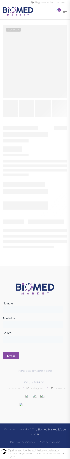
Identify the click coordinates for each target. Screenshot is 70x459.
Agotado (13, 29)
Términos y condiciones (22, 442)
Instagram (37, 388)
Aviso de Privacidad (50, 442)
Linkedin (60, 388)
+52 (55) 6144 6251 (35, 382)
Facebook (13, 388)
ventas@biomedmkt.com (35, 370)
